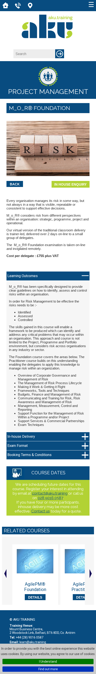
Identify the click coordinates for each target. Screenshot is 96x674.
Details (35, 597)
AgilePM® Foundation (35, 586)
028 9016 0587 (50, 498)
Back (15, 184)
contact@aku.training (49, 493)
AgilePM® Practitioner (83, 586)
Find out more (48, 669)
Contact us (40, 511)
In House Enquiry (70, 184)
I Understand (48, 661)
